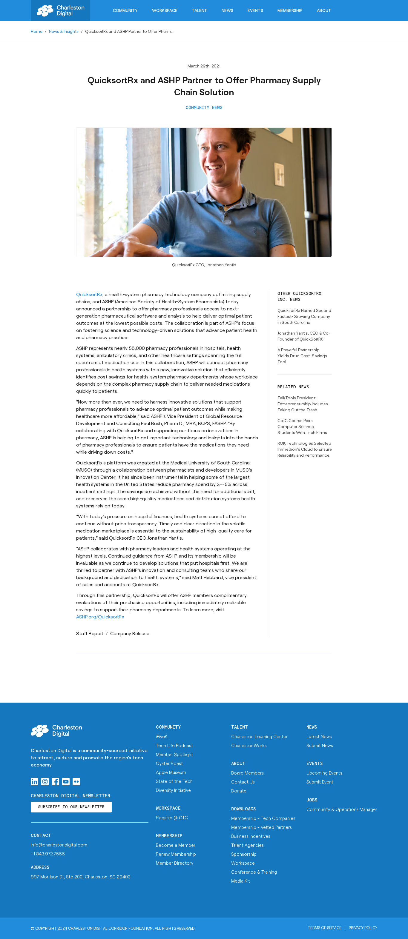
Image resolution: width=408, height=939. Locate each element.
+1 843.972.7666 (48, 853)
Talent (199, 10)
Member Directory (174, 863)
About (324, 10)
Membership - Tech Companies (263, 818)
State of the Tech (174, 781)
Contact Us (243, 781)
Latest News (319, 736)
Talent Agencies (247, 845)
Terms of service (324, 927)
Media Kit (240, 880)
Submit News (319, 745)
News (227, 10)
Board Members (247, 772)
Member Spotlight (174, 754)
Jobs (311, 800)
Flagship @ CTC (172, 817)
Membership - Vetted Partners (261, 827)
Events (255, 10)
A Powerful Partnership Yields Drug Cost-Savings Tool (302, 355)
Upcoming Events (324, 772)
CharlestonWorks (249, 745)
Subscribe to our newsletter (71, 807)
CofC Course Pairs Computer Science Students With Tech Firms (302, 426)
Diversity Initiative (173, 790)
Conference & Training (254, 872)
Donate (238, 790)
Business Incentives (250, 836)
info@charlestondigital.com (59, 844)
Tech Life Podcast (174, 745)
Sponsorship (244, 854)
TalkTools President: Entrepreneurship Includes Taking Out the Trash (302, 403)
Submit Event (319, 781)
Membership (290, 10)
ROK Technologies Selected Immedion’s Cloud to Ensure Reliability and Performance (304, 449)
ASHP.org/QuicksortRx (100, 616)
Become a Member (175, 845)
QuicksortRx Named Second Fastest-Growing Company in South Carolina (304, 316)
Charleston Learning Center (259, 736)
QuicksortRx (89, 294)
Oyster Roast (169, 763)
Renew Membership (176, 854)
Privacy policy (363, 927)
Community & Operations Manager (341, 809)
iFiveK (162, 736)
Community (125, 10)
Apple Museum (171, 772)
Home (36, 31)
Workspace (164, 10)
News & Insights (64, 31)
